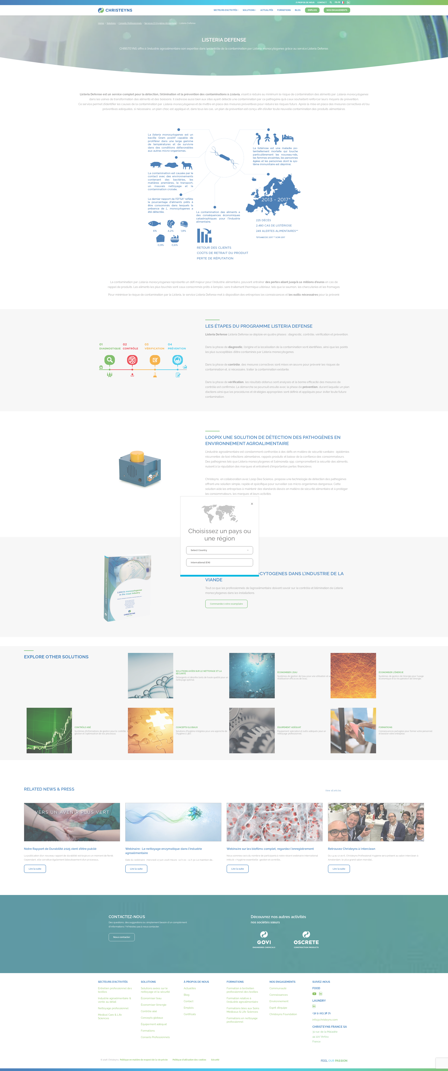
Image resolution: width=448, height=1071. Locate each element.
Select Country (199, 550)
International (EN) (200, 562)
